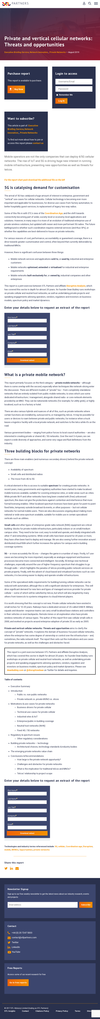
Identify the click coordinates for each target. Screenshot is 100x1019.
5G (56, 846)
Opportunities (26, 850)
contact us (38, 143)
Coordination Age (54, 213)
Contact (25, 1011)
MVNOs (15, 850)
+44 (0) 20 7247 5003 (21, 932)
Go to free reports (18, 982)
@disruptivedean (35, 670)
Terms (77, 1011)
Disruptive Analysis (75, 286)
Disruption (88, 846)
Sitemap (90, 1011)
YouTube (15, 952)
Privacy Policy (62, 1011)
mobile (7, 850)
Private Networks (58, 52)
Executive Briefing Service (16, 52)
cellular (61, 846)
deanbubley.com (15, 670)
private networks (41, 850)
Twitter (15, 942)
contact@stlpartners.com (24, 937)
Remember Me (66, 95)
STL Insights (9, 1011)
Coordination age (74, 846)
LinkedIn (15, 947)
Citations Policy (42, 1011)
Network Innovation (39, 52)
